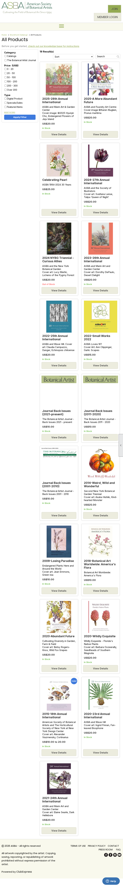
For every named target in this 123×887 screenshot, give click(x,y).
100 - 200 (12, 81)
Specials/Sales (15, 102)
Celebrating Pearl (54, 179)
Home (4, 35)
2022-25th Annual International (55, 337)
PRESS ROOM (106, 849)
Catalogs (11, 56)
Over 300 (12, 89)
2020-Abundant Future (58, 636)
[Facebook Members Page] (110, 856)
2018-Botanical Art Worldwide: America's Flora (100, 564)
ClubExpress (24, 872)
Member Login (107, 17)
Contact (113, 846)
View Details (58, 134)
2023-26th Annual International (97, 259)
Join (114, 9)
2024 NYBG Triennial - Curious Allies (58, 259)
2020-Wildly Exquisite (99, 636)
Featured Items (15, 107)
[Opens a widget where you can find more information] (111, 881)
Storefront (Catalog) (19, 35)
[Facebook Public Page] (106, 856)
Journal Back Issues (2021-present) (56, 412)
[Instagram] (115, 856)
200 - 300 (12, 85)
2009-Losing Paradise (58, 561)
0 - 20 (10, 69)
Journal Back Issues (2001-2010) (56, 484)
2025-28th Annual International (55, 100)
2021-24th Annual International (54, 799)
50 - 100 (11, 77)
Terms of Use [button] (78, 846)
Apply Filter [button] (20, 117)
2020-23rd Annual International (97, 715)
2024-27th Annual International (97, 181)
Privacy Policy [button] (97, 846)
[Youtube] (119, 856)
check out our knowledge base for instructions (53, 46)
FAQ (118, 849)
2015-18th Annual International (54, 715)
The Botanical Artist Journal (21, 60)
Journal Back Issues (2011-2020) (98, 412)
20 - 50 (11, 73)
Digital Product (14, 98)
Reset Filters (9, 112)
